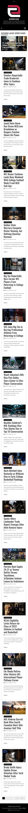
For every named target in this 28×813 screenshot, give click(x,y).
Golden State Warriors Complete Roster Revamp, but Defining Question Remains (13, 45)
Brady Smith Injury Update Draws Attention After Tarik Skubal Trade (13, 771)
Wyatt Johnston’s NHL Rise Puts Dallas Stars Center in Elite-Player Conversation (14, 379)
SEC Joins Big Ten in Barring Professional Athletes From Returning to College (13, 331)
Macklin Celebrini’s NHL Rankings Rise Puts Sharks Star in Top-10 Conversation (13, 427)
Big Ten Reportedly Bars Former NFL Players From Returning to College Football (13, 281)
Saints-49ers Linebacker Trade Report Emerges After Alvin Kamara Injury (14, 523)
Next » (22, 798)
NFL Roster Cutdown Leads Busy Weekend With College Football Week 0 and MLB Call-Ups (14, 180)
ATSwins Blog (14, 19)
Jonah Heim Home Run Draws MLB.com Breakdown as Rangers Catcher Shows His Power (13, 129)
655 (17, 798)
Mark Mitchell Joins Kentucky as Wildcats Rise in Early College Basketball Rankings (14, 475)
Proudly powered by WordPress (10, 808)
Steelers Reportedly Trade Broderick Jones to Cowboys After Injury (13, 79)
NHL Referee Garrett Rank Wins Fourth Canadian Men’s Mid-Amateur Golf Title (13, 723)
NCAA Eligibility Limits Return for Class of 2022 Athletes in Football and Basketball (13, 626)
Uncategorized (6, 40)
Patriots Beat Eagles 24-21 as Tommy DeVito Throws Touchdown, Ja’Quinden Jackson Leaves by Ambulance (14, 574)
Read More (5, 99)
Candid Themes (16, 810)
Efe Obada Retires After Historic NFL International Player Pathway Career (13, 675)
